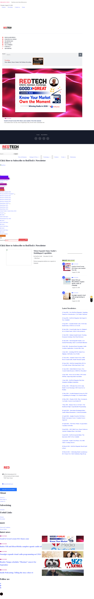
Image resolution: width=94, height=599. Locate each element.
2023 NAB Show (4, 230)
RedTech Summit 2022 (5, 201)
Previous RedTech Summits (6, 193)
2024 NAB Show (4, 226)
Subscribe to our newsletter (8, 489)
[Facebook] (47, 11)
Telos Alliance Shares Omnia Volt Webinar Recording (18, 62)
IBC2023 (2, 228)
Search (3, 53)
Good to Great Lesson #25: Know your (14, 539)
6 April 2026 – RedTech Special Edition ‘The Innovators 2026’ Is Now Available (73, 435)
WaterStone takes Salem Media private (19, 2)
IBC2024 (2, 224)
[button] (1, 594)
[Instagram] (47, 138)
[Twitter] (47, 13)
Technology (46, 157)
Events (63, 157)
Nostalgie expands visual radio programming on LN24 (79, 296)
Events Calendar (4, 234)
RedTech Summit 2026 (5, 191)
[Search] (80, 55)
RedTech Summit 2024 (5, 197)
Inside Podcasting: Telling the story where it (16, 573)
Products (56, 157)
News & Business (22, 157)
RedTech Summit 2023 (5, 199)
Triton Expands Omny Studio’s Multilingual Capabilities (45, 252)
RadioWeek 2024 (4, 207)
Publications (73, 157)
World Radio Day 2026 (5, 218)
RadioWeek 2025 (4, 205)
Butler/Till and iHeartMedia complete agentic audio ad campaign (78, 282)
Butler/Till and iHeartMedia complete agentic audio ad (21, 546)
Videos (1, 182)
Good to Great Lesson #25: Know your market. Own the (79, 268)
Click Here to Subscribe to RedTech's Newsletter (23, 160)
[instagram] (47, 15)
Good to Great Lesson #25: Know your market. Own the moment (22, 120)
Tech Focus (2, 186)
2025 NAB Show (4, 222)
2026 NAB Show (4, 216)
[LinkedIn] (47, 17)
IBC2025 (2, 220)
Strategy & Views (34, 157)
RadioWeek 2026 (4, 203)
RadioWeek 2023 (4, 209)
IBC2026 (2, 214)
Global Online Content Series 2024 (8, 211)
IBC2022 (2, 232)
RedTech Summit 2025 (5, 195)
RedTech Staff (38, 256)
